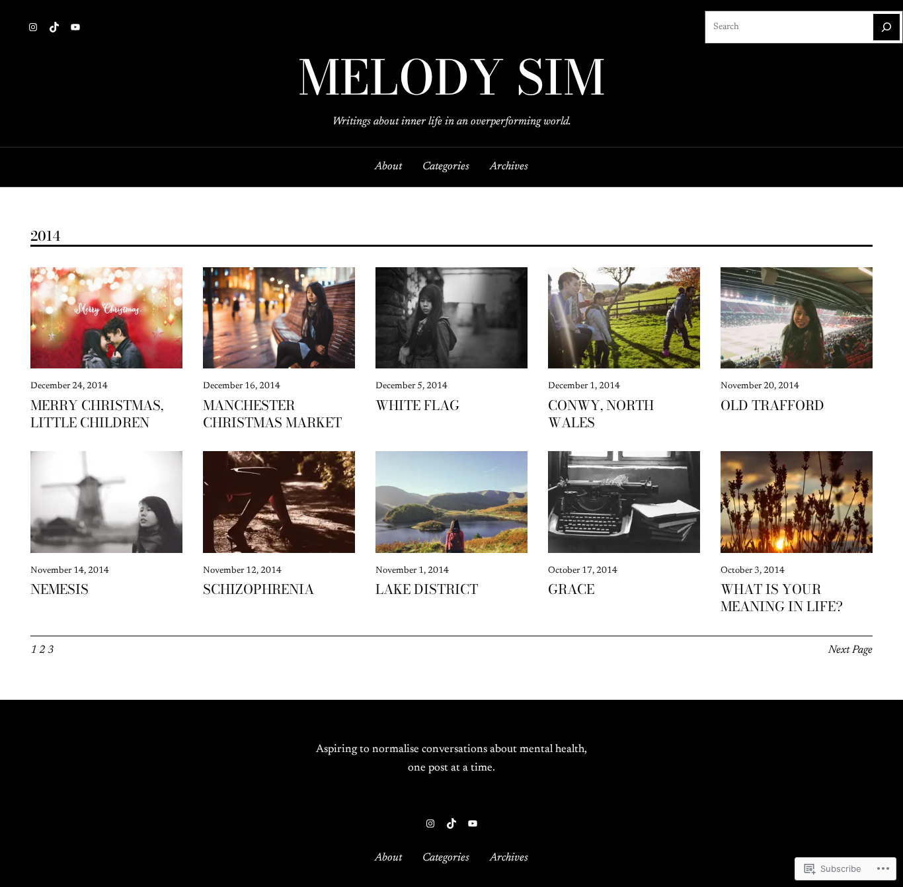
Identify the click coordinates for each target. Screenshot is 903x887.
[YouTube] (75, 27)
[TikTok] (54, 27)
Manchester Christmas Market (272, 414)
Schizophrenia (258, 589)
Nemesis (59, 589)
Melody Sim (451, 77)
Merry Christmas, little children (96, 414)
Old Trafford (772, 405)
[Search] (886, 27)
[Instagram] (33, 27)
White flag (417, 405)
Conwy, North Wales (601, 414)
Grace (571, 589)
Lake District (426, 589)
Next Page (850, 650)
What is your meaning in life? (782, 598)
